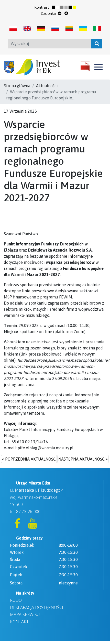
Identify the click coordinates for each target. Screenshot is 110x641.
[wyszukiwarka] (96, 43)
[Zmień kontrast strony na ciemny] (72, 7)
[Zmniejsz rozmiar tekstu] (59, 13)
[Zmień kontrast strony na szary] (64, 7)
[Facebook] (17, 525)
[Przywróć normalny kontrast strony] (55, 7)
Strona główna (17, 85)
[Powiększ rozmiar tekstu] (66, 13)
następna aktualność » (83, 459)
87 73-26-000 (28, 511)
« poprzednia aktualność (29, 459)
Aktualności (47, 85)
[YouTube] (32, 525)
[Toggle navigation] (98, 67)
